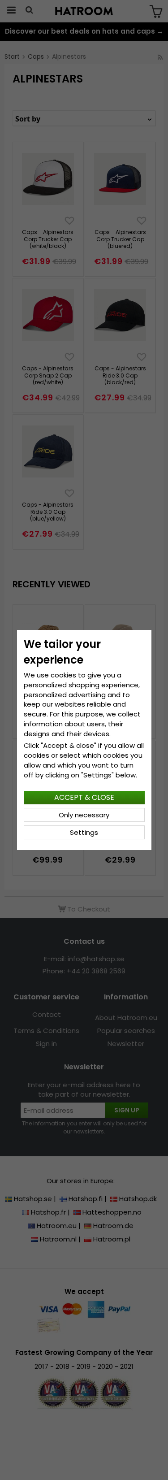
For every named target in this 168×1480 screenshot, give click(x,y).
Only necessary (84, 815)
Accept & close (84, 797)
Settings (84, 832)
